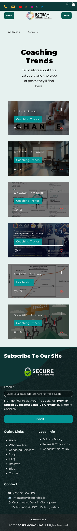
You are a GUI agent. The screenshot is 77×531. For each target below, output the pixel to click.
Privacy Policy (52, 439)
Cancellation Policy (56, 449)
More (31, 32)
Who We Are (17, 445)
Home (13, 440)
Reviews (14, 464)
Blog (12, 468)
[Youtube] (20, 7)
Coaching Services (21, 450)
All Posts (14, 32)
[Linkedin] (42, 7)
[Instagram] (31, 7)
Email (9, 387)
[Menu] (9, 15)
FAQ (12, 459)
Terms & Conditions (56, 444)
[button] (73, 4)
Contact (14, 473)
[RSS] (26, 7)
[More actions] (62, 109)
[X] (36, 7)
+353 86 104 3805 (24, 493)
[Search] (67, 4)
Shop (12, 454)
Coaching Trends (27, 119)
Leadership (23, 282)
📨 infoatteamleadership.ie (26, 497)
